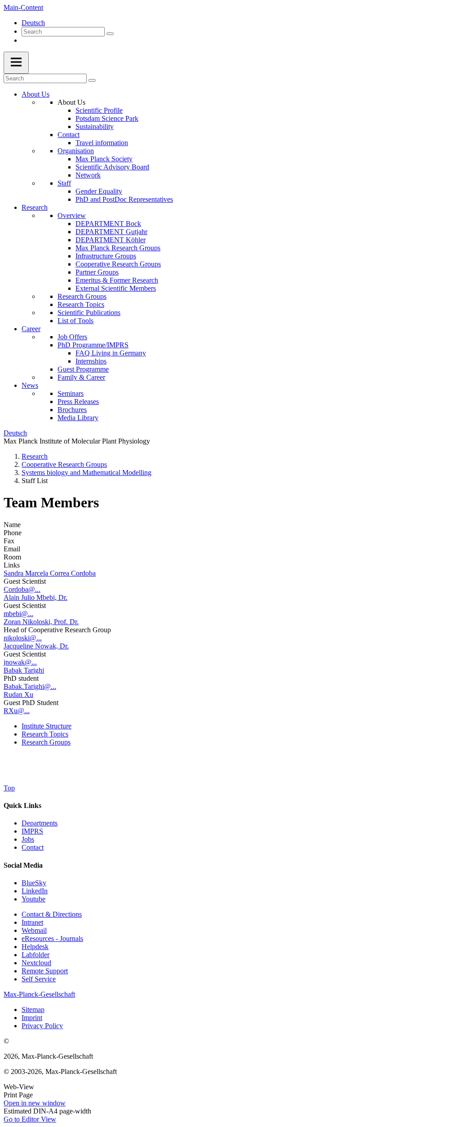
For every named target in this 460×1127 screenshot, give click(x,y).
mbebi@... (18, 613)
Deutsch (33, 23)
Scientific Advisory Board (112, 167)
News (30, 385)
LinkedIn (35, 891)
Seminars (71, 393)
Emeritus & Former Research (116, 280)
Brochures (72, 409)
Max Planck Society (104, 159)
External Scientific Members (115, 288)
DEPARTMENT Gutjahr (111, 231)
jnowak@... (20, 662)
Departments (40, 823)
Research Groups (82, 296)
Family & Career (81, 377)
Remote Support (45, 971)
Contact (69, 134)
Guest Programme (83, 369)
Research (35, 207)
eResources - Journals (52, 938)
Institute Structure (46, 726)
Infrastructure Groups (105, 256)
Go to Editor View (30, 1119)
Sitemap (33, 1009)
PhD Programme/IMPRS (93, 345)
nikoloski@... (23, 638)
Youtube (33, 899)
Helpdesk (35, 946)
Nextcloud (36, 963)
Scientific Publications (89, 312)
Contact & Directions (52, 914)
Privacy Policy (42, 1025)
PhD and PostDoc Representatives (124, 199)
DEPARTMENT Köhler (110, 240)
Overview (72, 215)
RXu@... (17, 710)
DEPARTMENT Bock (108, 223)
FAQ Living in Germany (110, 353)
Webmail (34, 930)
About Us (35, 94)
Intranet (32, 922)
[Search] (110, 33)
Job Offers (72, 337)
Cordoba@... (22, 589)
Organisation (76, 151)
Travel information (101, 142)
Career (31, 329)
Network (88, 175)
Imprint (32, 1017)
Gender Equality (98, 191)
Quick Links (22, 805)
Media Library (78, 418)
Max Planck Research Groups (117, 248)
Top (9, 788)
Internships (90, 361)
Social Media (23, 865)
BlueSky (34, 883)
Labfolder (35, 954)
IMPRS (32, 831)
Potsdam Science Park (106, 118)
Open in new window (35, 1103)
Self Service (39, 979)
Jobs (28, 839)
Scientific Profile (99, 110)
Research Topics (81, 304)
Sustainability (94, 126)
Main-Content (23, 7)
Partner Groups (97, 272)
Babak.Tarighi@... (30, 686)
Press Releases (78, 401)
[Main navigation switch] (16, 63)
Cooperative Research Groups (118, 264)
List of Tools (75, 320)
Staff (64, 183)
